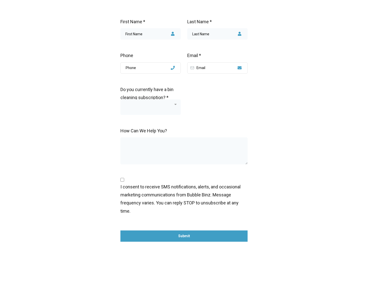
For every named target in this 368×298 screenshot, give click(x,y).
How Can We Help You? (143, 130)
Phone (126, 55)
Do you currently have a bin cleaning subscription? (146, 92)
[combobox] (150, 107)
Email (194, 55)
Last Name (199, 21)
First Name (132, 21)
